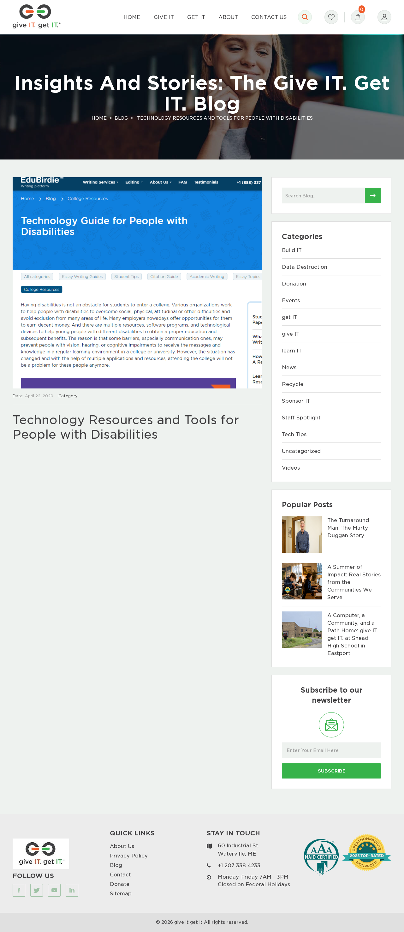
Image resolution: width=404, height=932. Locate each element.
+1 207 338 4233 (239, 865)
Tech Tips (294, 434)
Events (291, 300)
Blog (121, 118)
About (228, 17)
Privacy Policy (129, 855)
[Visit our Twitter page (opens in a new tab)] (36, 890)
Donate (119, 884)
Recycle (292, 384)
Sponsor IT (296, 400)
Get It (196, 17)
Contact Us (269, 17)
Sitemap (121, 893)
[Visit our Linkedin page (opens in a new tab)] (72, 890)
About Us (122, 846)
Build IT (292, 250)
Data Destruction (304, 266)
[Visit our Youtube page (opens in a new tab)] (54, 890)
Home (131, 17)
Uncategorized (301, 451)
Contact (120, 874)
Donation (294, 283)
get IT (289, 317)
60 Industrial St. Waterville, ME (238, 849)
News (289, 367)
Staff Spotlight (301, 417)
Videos (291, 467)
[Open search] (305, 17)
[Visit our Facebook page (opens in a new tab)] (19, 890)
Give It (164, 17)
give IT (291, 333)
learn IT (292, 350)
